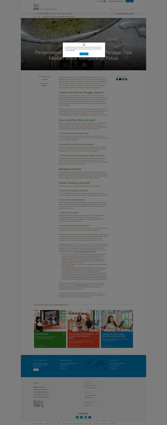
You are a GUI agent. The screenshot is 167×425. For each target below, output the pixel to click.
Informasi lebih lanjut (71, 50)
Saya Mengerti (84, 53)
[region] (84, 49)
